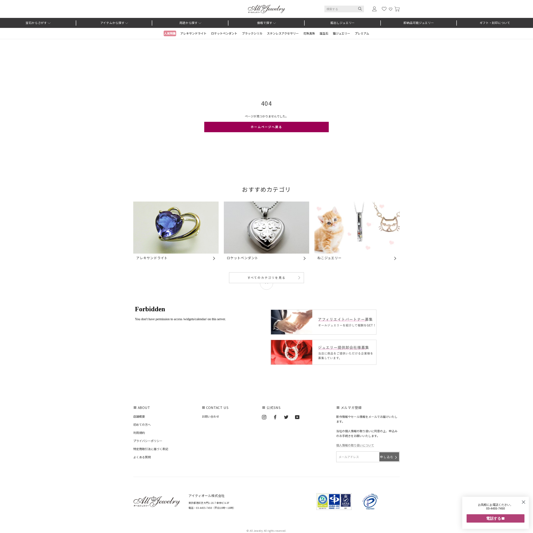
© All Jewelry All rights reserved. (266, 530)
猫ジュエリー (341, 33)
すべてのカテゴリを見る (267, 277)
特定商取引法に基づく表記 (150, 449)
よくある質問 (142, 457)
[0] (397, 9)
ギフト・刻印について (495, 23)
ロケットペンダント (224, 33)
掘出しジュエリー (342, 23)
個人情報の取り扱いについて (355, 445)
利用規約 (139, 433)
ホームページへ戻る (266, 127)
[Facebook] (275, 416)
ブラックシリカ (252, 33)
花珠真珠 (309, 33)
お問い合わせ (210, 416)
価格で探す (265, 23)
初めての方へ (142, 424)
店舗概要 (139, 416)
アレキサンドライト (193, 33)
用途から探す (188, 23)
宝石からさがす (36, 23)
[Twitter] (286, 416)
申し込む (387, 457)
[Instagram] (264, 416)
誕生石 (324, 33)
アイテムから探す (112, 23)
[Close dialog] (523, 502)
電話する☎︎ (495, 518)
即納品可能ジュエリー (418, 23)
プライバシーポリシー (147, 441)
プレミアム (362, 33)
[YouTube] (297, 416)
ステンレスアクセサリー (283, 33)
